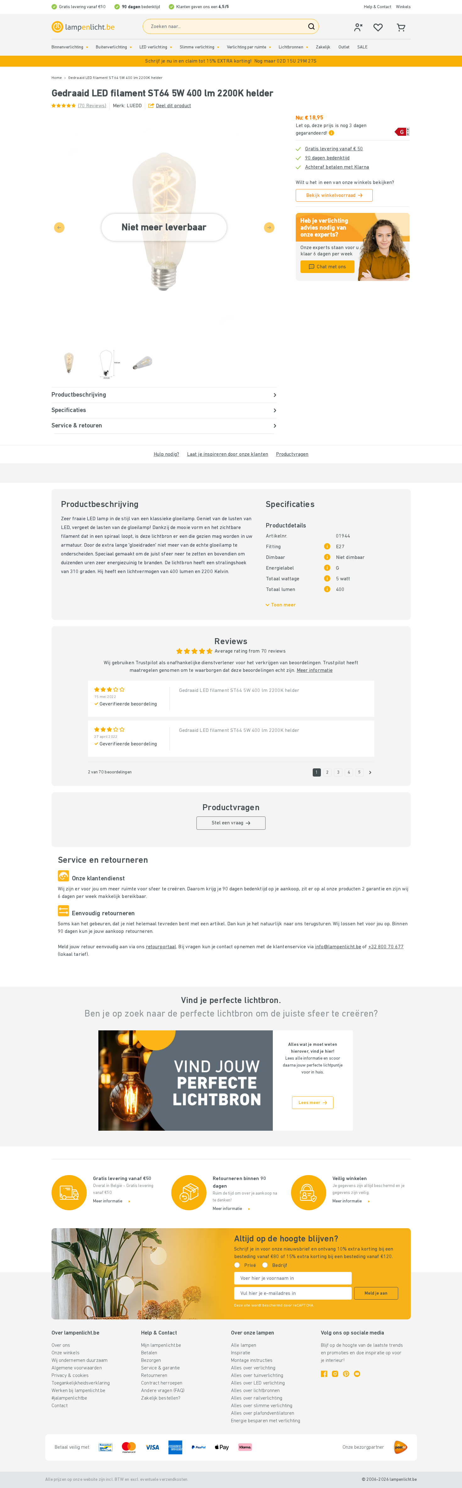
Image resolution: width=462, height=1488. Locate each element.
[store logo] (83, 27)
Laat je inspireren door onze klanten (227, 454)
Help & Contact (377, 7)
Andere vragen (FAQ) (162, 1390)
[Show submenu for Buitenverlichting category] (131, 47)
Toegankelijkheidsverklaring (81, 1383)
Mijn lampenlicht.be (161, 1345)
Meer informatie (315, 670)
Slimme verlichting (197, 47)
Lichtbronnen (291, 47)
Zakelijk (323, 47)
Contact (60, 1405)
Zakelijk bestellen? (160, 1398)
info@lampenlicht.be (338, 947)
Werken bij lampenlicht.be (79, 1390)
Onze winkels (66, 1353)
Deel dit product (173, 106)
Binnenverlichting (68, 47)
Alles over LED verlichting (258, 1383)
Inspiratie (240, 1353)
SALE (362, 47)
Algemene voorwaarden (77, 1368)
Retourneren (154, 1375)
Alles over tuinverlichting (257, 1375)
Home (57, 78)
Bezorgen (151, 1360)
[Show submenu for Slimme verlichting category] (218, 47)
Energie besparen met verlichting (265, 1421)
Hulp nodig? (166, 454)
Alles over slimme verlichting (261, 1405)
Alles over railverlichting (256, 1398)
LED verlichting (153, 47)
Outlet (344, 47)
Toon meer (283, 605)
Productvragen (292, 454)
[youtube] (357, 1374)
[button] (231, 61)
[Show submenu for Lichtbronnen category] (307, 47)
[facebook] (324, 1374)
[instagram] (335, 1374)
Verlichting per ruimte (246, 47)
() (92, 106)
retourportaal (161, 947)
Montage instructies (251, 1360)
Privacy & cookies (70, 1375)
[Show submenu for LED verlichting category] (171, 47)
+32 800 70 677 (386, 947)
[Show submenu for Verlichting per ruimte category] (270, 47)
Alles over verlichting (253, 1368)
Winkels (403, 7)
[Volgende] (370, 772)
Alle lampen (243, 1345)
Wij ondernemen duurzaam (80, 1360)
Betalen (149, 1353)
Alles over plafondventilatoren (262, 1413)
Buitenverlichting (111, 47)
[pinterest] (346, 1374)
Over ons (61, 1345)
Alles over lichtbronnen (255, 1390)
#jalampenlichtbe (69, 1398)
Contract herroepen (161, 1383)
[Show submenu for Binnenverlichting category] (87, 47)
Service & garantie (160, 1368)
